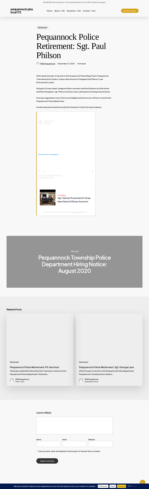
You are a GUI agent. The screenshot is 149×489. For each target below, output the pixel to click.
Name (39, 439)
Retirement (42, 27)
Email (65, 439)
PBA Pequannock (47, 63)
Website (91, 439)
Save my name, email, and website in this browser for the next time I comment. (70, 451)
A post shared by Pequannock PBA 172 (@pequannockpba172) (66, 212)
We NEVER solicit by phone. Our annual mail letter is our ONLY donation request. (74, 2)
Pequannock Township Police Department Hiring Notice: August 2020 (74, 262)
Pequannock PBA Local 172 (21, 11)
